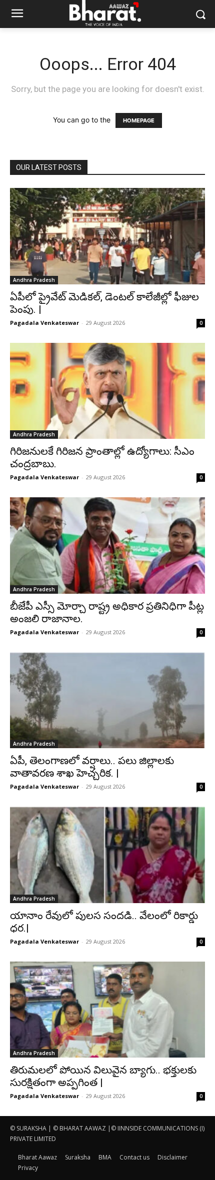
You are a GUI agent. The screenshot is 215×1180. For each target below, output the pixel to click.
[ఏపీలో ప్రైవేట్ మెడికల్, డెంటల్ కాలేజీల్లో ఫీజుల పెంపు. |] (107, 236)
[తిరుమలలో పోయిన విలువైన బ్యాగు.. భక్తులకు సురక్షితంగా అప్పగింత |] (107, 1010)
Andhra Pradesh (34, 279)
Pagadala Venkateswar (44, 322)
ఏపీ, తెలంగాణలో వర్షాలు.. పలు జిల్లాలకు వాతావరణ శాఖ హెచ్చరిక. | (92, 767)
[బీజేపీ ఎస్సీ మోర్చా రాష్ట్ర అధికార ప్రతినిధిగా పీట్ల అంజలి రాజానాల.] (107, 545)
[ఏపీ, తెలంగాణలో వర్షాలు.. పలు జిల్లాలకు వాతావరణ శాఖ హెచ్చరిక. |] (107, 700)
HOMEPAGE (138, 120)
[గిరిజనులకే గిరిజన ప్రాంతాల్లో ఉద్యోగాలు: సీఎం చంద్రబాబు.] (107, 391)
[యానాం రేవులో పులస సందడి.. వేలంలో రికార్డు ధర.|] (107, 855)
